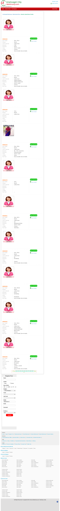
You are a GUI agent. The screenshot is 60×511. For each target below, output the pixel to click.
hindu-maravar (4, 466)
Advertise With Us (16, 437)
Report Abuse (29, 440)
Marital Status (20, 448)
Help (8, 440)
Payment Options (50, 434)
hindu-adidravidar (5, 480)
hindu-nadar (19, 484)
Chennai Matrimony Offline (7, 437)
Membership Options (37, 437)
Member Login (55, 1)
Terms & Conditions (10, 444)
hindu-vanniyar (34, 465)
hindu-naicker (19, 465)
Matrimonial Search (18, 434)
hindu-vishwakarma (34, 466)
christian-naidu (4, 470)
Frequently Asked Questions (20, 440)
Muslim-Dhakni (19, 469)
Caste (7, 448)
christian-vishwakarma (6, 496)
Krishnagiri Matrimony (7, 14)
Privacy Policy (17, 444)
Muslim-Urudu (19, 496)
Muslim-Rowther (19, 472)
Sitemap (34, 440)
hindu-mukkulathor (20, 461)
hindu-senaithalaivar (34, 462)
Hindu (3, 452)
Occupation (30, 448)
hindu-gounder (4, 462)
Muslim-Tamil (19, 474)
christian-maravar (49, 462)
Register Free (11, 434)
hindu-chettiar (4, 461)
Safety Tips (29, 444)
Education (25, 448)
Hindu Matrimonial (26, 434)
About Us (4, 444)
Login (7, 434)
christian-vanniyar (5, 474)
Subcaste (11, 448)
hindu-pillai (33, 480)
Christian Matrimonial (34, 434)
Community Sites (29, 437)
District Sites (54, 8)
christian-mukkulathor (50, 465)
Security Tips (23, 444)
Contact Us (4, 440)
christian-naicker (5, 469)
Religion (3, 448)
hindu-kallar (4, 465)
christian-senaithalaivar (6, 472)
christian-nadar (48, 466)
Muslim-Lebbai (19, 470)
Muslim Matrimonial (42, 434)
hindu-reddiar (33, 461)
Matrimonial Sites (16, 14)
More (35, 448)
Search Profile (8, 8)
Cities (15, 448)
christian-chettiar (49, 461)
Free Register (14, 8)
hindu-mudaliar (19, 480)
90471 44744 (55, 3)
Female (12, 383)
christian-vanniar (5, 473)
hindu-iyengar (4, 484)
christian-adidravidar (49, 480)
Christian (7, 452)
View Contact (34, 41)
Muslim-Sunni (19, 473)
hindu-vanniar (33, 484)
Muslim (11, 452)
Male (6, 383)
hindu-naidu (19, 466)
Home (3, 8)
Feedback (12, 440)
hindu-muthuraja (19, 462)
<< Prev (13, 371)
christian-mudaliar (49, 484)
